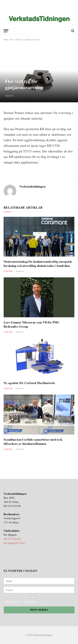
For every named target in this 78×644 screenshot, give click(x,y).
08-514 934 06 (12, 539)
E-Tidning (30, 601)
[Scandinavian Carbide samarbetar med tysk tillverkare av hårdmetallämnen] (39, 414)
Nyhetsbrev (12, 601)
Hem (6, 39)
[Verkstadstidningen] (39, 19)
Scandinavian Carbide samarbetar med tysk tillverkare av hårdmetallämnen (33, 441)
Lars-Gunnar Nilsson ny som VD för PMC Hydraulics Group (31, 324)
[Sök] (72, 30)
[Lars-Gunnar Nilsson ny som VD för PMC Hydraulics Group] (39, 297)
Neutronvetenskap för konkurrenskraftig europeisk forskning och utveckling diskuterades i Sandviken (38, 263)
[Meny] (6, 30)
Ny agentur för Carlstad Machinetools (29, 383)
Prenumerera (39, 609)
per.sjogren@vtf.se (14, 543)
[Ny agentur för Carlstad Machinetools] (39, 358)
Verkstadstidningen (32, 186)
